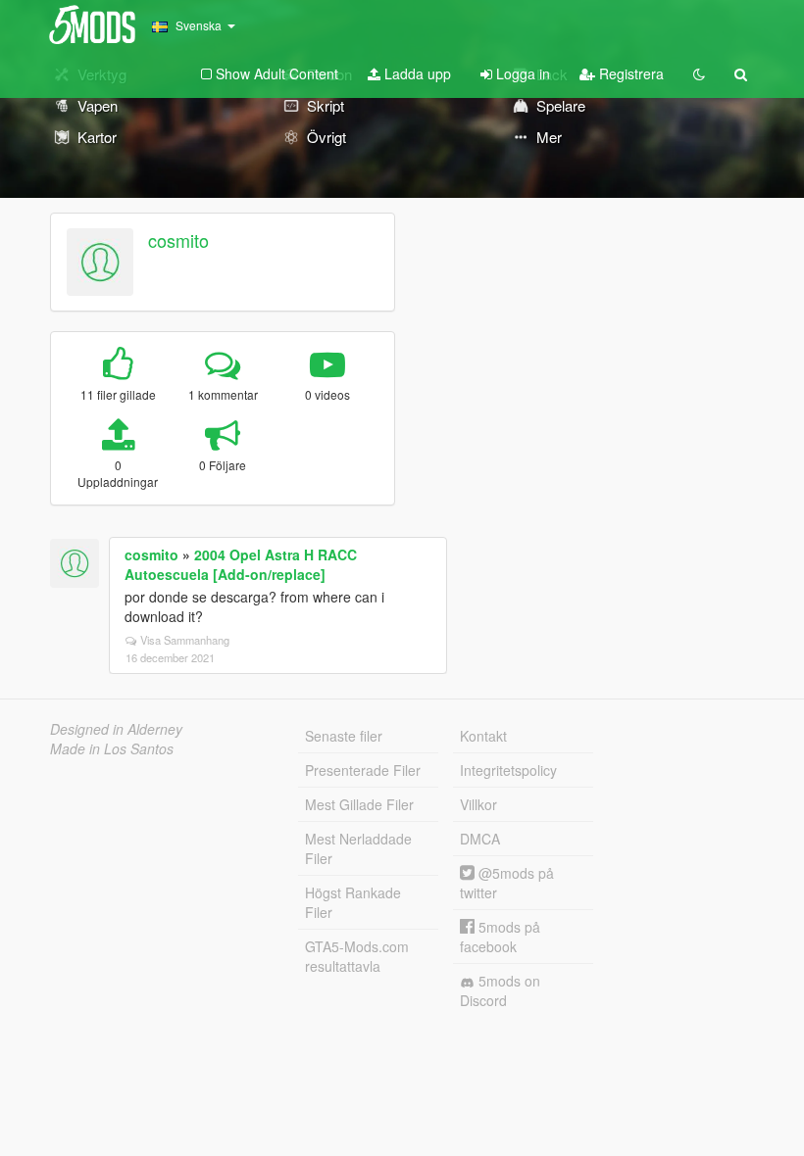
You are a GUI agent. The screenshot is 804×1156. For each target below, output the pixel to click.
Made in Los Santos (112, 748)
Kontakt (483, 736)
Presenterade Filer (363, 770)
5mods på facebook (500, 936)
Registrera (629, 73)
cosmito (178, 240)
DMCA (480, 838)
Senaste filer (343, 736)
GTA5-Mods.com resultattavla (357, 956)
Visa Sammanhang (184, 640)
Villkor (478, 804)
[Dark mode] (699, 73)
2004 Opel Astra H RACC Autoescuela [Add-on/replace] (241, 564)
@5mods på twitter (507, 882)
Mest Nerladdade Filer (358, 848)
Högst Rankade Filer (353, 902)
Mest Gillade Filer (359, 804)
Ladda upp (415, 73)
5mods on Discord (500, 990)
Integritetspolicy (508, 770)
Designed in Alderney (116, 729)
